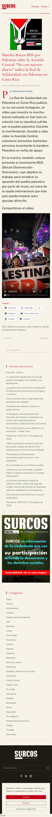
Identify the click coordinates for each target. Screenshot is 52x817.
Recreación (11, 702)
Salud (8, 707)
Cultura (9, 644)
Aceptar (26, 797)
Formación (11, 675)
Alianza (9, 603)
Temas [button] (44, 6)
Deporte (9, 648)
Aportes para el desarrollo (18, 617)
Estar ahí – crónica (14, 372)
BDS (4, 326)
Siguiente (44, 338)
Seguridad (10, 711)
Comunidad (11, 635)
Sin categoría (12, 716)
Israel (28, 326)
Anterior (7, 338)
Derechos (36, 85)
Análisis (10, 612)
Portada (35, 6)
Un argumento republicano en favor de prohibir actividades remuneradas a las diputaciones (24, 380)
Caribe (9, 630)
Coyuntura (11, 639)
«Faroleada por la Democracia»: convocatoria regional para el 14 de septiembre (22, 457)
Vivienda (10, 729)
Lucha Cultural (13, 680)
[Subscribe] (47, 768)
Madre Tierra (12, 684)
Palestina (36, 326)
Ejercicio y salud (13, 662)
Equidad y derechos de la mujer (20, 671)
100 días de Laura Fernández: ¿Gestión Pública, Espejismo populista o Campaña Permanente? (25, 473)
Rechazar (26, 803)
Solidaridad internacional (17, 720)
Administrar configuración (26, 809)
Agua (8, 599)
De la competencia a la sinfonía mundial (24, 465)
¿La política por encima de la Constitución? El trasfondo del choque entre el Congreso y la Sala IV (26, 391)
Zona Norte (11, 734)
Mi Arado (10, 689)
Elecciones (11, 666)
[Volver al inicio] (8, 6)
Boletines (10, 626)
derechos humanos (16, 326)
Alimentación (12, 608)
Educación (10, 657)
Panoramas (11, 693)
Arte (8, 621)
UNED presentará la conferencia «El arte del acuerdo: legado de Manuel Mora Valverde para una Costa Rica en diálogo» (25, 446)
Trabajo (9, 725)
